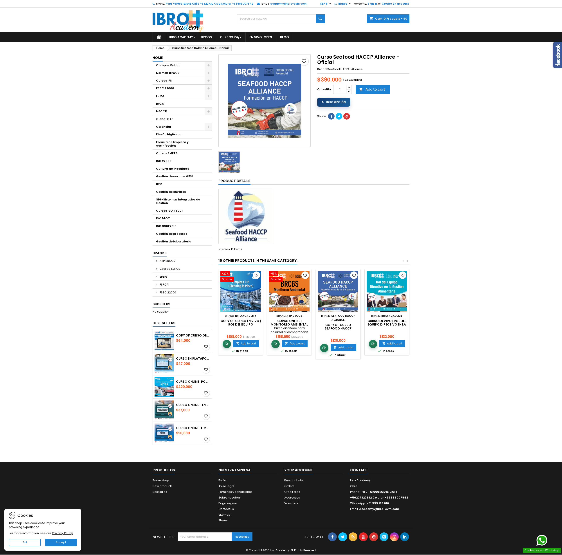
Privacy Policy (62, 533)
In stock (224, 249)
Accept (61, 542)
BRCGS (206, 37)
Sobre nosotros (229, 497)
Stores (223, 520)
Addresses (292, 497)
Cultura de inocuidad (172, 169)
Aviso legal (226, 486)
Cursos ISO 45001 (169, 211)
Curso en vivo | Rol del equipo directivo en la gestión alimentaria (386, 324)
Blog (284, 37)
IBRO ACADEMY (181, 37)
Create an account (395, 3)
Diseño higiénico (168, 134)
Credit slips (292, 492)
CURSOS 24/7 (230, 37)
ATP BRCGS (167, 261)
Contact (359, 470)
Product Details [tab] (234, 180)
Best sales (160, 492)
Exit (25, 542)
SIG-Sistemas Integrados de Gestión (178, 201)
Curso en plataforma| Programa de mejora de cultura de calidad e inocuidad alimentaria (193, 358)
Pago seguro (227, 503)
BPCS (160, 104)
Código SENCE (169, 269)
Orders (289, 486)
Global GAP (164, 119)
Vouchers (291, 503)
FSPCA (164, 284)
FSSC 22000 (165, 88)
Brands (160, 253)
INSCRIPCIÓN (334, 102)
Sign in (372, 3)
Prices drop (161, 480)
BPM (159, 184)
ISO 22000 (163, 161)
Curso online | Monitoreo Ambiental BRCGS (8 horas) (289, 324)
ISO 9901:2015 (166, 226)
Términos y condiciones (235, 492)
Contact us (226, 509)
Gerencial (163, 127)
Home (158, 57)
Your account (298, 470)
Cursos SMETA (167, 153)
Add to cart (372, 89)
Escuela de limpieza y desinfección (172, 144)
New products (163, 486)
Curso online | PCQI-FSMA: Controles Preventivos (193, 381)
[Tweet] (339, 116)
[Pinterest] (346, 116)
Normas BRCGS (168, 73)
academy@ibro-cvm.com (288, 3)
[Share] (331, 116)
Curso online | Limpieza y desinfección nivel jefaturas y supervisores (193, 428)
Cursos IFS (164, 80)
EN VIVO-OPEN (261, 37)
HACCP (161, 111)
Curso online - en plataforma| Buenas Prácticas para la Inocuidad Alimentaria (193, 405)
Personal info (293, 480)
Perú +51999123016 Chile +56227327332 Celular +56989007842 (209, 3)
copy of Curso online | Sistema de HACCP (193, 335)
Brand (322, 69)
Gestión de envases (171, 192)
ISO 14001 (163, 218)
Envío (222, 480)
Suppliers (161, 304)
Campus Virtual (168, 65)
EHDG (163, 277)
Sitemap (224, 515)
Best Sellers (164, 323)
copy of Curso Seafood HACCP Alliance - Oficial (338, 328)
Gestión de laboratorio (173, 241)
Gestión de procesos (171, 234)
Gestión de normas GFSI (174, 176)
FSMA (160, 96)
